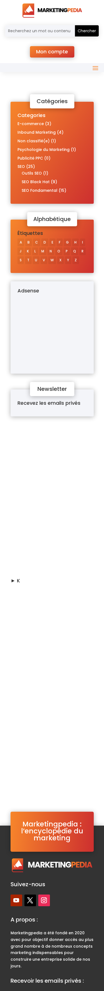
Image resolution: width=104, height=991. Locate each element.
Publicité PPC (30, 158)
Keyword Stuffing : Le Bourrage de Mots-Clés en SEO (50, 659)
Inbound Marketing (36, 132)
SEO (21, 166)
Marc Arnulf (36, 446)
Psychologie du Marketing (43, 149)
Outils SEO (32, 173)
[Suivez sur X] (30, 900)
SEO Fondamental (39, 190)
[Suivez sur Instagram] (44, 900)
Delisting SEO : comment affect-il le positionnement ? (51, 435)
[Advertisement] (52, 331)
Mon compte (52, 51)
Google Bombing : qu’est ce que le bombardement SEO (50, 534)
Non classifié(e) (33, 141)
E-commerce (30, 123)
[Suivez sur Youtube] (16, 900)
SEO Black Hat (36, 182)
